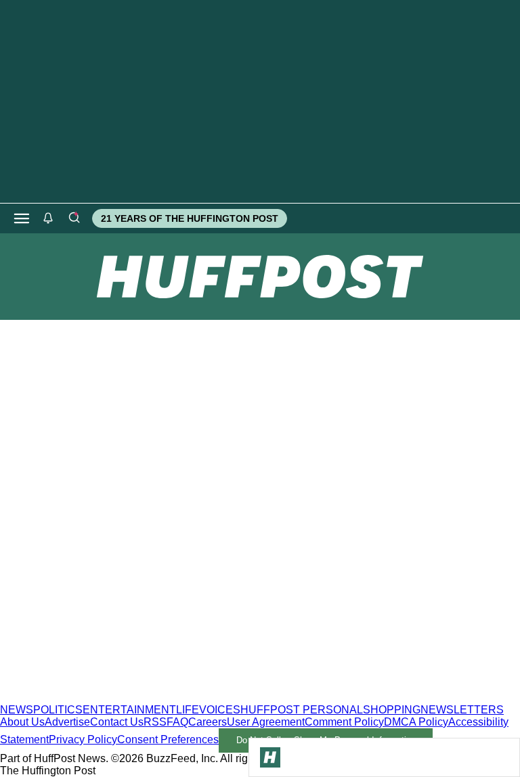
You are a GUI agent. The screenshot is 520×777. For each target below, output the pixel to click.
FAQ (177, 722)
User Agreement (266, 722)
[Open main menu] (22, 218)
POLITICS (58, 709)
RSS (155, 722)
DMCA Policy (416, 722)
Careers (207, 722)
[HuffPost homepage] (174, 697)
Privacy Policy (83, 739)
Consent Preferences (168, 739)
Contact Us (117, 722)
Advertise (67, 722)
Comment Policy (344, 722)
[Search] (73, 218)
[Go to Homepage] (270, 757)
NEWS (16, 709)
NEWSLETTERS (462, 709)
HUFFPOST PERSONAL (301, 709)
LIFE (187, 709)
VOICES (219, 709)
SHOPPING (391, 709)
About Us (22, 722)
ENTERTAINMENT (129, 709)
